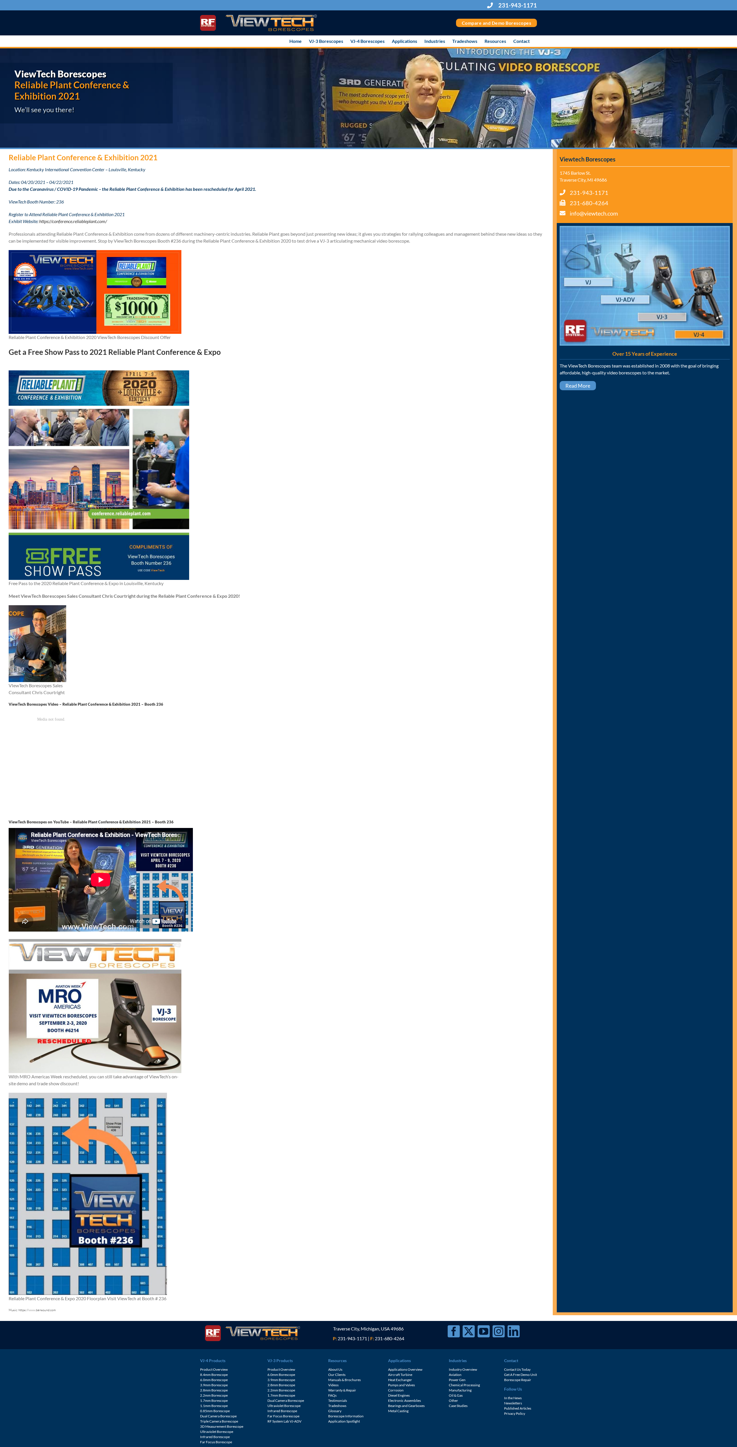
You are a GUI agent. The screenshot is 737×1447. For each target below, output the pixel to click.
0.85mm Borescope (215, 1411)
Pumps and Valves (401, 1385)
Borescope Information (346, 1416)
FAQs (332, 1395)
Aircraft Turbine (400, 1374)
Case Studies (458, 1406)
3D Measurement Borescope (221, 1426)
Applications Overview (405, 1369)
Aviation (455, 1374)
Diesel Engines (399, 1395)
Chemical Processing (464, 1385)
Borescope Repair (517, 1380)
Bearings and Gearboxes (406, 1406)
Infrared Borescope (215, 1437)
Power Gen (457, 1380)
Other (453, 1400)
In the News (513, 1398)
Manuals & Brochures (344, 1380)
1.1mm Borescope (214, 1406)
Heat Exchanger (400, 1380)
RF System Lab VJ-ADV (284, 1421)
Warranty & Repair (342, 1390)
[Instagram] (499, 1331)
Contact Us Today (517, 1369)
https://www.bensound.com (37, 1310)
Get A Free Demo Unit (520, 1374)
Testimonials (337, 1400)
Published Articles (517, 1408)
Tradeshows (337, 1406)
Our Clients (336, 1374)
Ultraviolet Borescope (216, 1431)
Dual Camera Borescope (218, 1416)
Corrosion (396, 1390)
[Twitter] (469, 1331)
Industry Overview (463, 1369)
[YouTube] (484, 1331)
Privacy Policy (514, 1413)
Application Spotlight (344, 1421)
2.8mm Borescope (214, 1390)
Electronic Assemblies (404, 1400)
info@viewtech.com (594, 213)
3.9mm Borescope (214, 1385)
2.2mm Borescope (214, 1395)
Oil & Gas (456, 1395)
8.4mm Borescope (214, 1374)
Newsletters (513, 1403)
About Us (335, 1369)
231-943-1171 (517, 5)
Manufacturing (460, 1390)
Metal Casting (398, 1411)
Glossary (334, 1411)
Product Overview (214, 1369)
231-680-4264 (589, 202)
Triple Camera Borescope (219, 1421)
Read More (577, 385)
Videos (333, 1385)
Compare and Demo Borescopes (496, 23)
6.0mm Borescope (214, 1380)
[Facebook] (454, 1331)
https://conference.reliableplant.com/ (73, 221)
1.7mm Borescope (214, 1400)
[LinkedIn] (514, 1331)
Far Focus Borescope (216, 1442)
